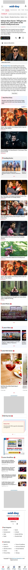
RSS (16, 550)
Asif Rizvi (24, 26)
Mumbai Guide (18, 536)
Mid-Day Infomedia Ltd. (17, 558)
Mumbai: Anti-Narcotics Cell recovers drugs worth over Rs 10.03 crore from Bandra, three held (13, 102)
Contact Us (6, 546)
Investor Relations (20, 548)
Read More (14, 93)
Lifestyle (17, 532)
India (5, 534)
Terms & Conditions (20, 544)
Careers (5, 550)
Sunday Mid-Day (19, 534)
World (5, 536)
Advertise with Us (7, 548)
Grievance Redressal (20, 546)
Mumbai (5, 530)
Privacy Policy (7, 553)
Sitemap (18, 553)
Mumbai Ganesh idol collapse (14, 13)
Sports (16, 530)
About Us (6, 544)
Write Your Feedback (13, 518)
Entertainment (7, 532)
